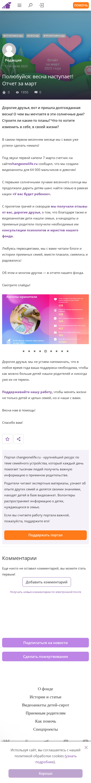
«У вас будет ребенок (30, 194)
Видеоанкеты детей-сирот (45, 705)
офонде (34, 35)
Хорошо (45, 773)
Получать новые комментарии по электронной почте (45, 592)
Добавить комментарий (47, 582)
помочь (81, 5)
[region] (45, 326)
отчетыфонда (14, 35)
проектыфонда (55, 35)
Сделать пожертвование (45, 656)
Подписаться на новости (45, 642)
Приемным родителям (46, 713)
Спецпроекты (45, 729)
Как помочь (45, 721)
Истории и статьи (45, 696)
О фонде (45, 688)
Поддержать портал (45, 535)
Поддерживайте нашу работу (27, 392)
